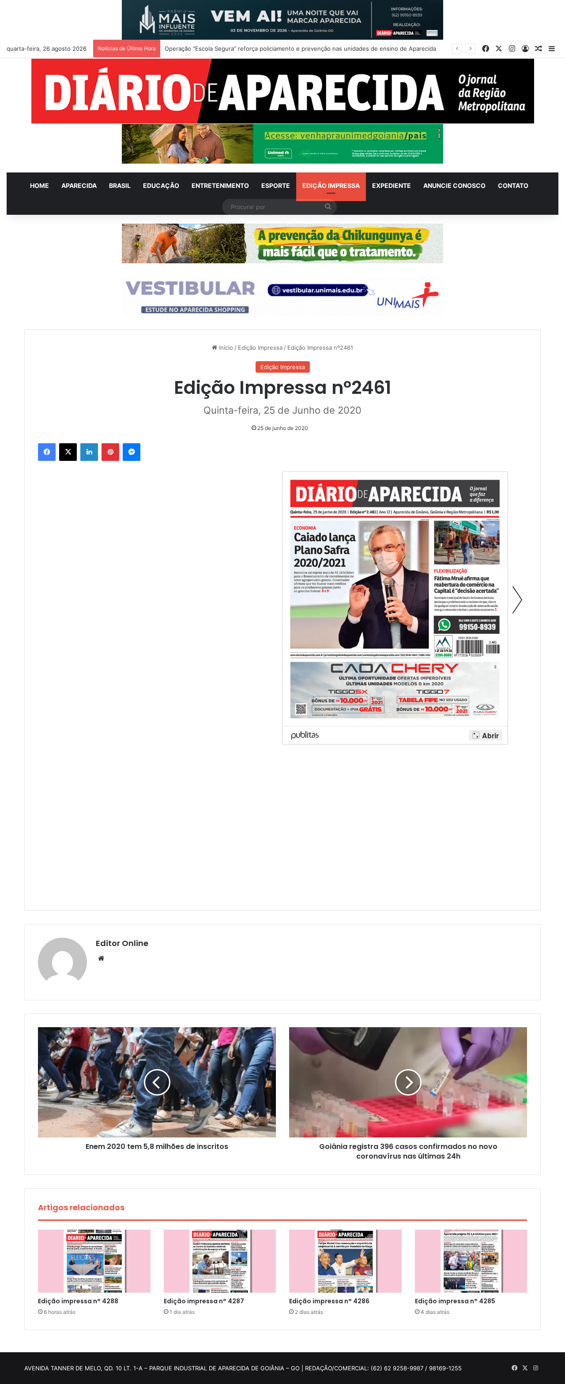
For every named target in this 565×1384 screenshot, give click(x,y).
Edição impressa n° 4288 (78, 1301)
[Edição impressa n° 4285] (471, 1261)
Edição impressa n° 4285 (455, 1301)
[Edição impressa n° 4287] (220, 1261)
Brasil (120, 185)
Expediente (391, 185)
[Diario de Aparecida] (282, 91)
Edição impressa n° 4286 (329, 1301)
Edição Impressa (331, 185)
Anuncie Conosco (454, 185)
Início (225, 347)
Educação (161, 185)
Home (39, 185)
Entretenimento (220, 185)
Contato (513, 185)
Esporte (275, 185)
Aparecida (79, 185)
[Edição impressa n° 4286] (345, 1261)
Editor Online (122, 943)
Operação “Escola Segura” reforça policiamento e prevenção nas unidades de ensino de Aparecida (300, 48)
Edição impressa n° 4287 (204, 1301)
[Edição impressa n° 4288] (94, 1261)
